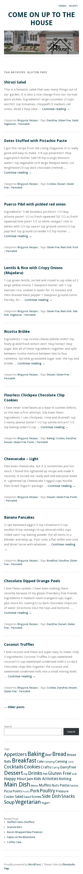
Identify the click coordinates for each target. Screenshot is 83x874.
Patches (74, 785)
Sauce (27, 796)
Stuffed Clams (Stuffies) (20, 822)
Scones (36, 797)
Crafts (46, 767)
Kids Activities (46, 778)
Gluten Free (64, 120)
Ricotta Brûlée (17, 331)
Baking (50, 438)
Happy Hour (15, 778)
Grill (74, 773)
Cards (71, 762)
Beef (48, 755)
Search (8, 726)
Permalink (24, 124)
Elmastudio (68, 864)
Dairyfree (52, 120)
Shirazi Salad (15, 82)
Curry (55, 767)
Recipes (73, 6)
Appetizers (15, 754)
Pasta (64, 785)
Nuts (55, 785)
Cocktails (13, 767)
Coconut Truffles (19, 644)
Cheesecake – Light (21, 459)
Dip (26, 773)
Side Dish (51, 796)
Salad (75, 120)
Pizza (8, 791)
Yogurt (46, 802)
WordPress (34, 864)
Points (30, 442)
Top (6, 868)
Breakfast (52, 560)
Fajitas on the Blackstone (21, 837)
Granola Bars (14, 827)
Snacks (68, 796)
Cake (40, 761)
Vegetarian (10, 124)
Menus (34, 785)
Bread (59, 754)
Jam (30, 779)
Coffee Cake (14, 842)
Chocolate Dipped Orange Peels (32, 581)
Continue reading (56, 109)
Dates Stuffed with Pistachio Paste (35, 141)
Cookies (51, 184)
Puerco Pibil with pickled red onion (35, 204)
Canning (61, 761)
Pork (75, 247)
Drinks (62, 6)
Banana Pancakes (19, 517)
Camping (49, 761)
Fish (45, 773)
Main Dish (66, 247)
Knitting (65, 779)
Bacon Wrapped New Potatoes (25, 832)
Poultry (47, 791)
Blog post (23, 120)
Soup (9, 802)
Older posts (14, 707)
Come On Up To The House (41, 19)
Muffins (45, 785)
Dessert (61, 184)
